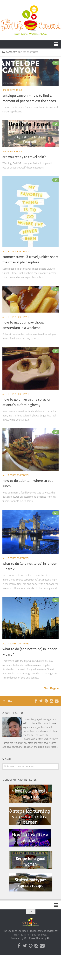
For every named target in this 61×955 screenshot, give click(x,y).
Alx (48, 938)
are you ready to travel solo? (24, 157)
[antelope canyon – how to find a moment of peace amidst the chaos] (30, 72)
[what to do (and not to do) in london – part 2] (30, 532)
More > (54, 746)
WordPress (29, 938)
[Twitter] (41, 701)
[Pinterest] (46, 701)
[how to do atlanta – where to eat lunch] (30, 449)
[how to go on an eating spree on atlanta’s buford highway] (30, 368)
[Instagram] (51, 701)
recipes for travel (13, 90)
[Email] (57, 701)
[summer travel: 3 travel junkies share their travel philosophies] (30, 211)
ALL (4, 251)
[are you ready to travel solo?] (30, 133)
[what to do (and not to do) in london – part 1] (30, 618)
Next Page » (51, 688)
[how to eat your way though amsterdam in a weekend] (30, 299)
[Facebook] (36, 701)
